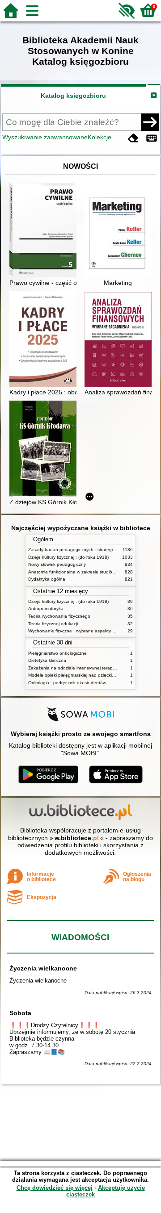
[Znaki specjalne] (151, 138)
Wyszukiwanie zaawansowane (45, 137)
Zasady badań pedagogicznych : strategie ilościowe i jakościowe (94, 549)
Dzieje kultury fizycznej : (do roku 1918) (68, 557)
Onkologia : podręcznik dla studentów (67, 682)
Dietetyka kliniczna (47, 660)
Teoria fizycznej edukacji (53, 623)
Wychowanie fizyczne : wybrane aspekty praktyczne (81, 630)
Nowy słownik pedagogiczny (57, 564)
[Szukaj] (149, 121)
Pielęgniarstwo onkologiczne (57, 653)
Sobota (20, 1012)
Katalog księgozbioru (73, 95)
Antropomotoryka (46, 608)
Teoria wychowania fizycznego (59, 616)
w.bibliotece (77, 837)
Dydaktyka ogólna (46, 579)
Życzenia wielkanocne (43, 968)
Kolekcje (99, 137)
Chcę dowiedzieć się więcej (55, 1187)
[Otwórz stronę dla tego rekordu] (45, 231)
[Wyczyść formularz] (133, 138)
